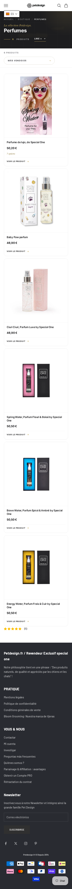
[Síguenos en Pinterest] (36, 843)
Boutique (24, 19)
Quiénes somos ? (14, 762)
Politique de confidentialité (20, 703)
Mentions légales (14, 697)
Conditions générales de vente (22, 710)
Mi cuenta (9, 743)
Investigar (10, 750)
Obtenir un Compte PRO (18, 775)
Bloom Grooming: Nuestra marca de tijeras (29, 716)
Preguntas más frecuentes (20, 756)
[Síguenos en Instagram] (26, 843)
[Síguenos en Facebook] (6, 843)
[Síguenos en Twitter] (16, 843)
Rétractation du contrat (18, 781)
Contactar (10, 737)
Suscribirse (16, 829)
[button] (11, 14)
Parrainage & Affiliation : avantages (25, 769)
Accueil (9, 19)
